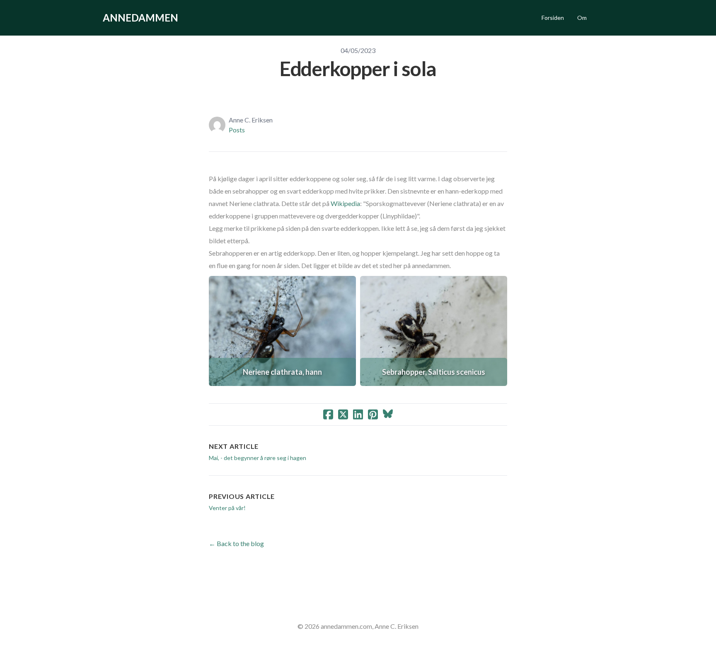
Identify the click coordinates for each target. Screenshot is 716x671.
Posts (237, 130)
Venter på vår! (227, 507)
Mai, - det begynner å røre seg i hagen (257, 457)
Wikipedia (345, 203)
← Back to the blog (236, 543)
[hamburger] (188, 18)
